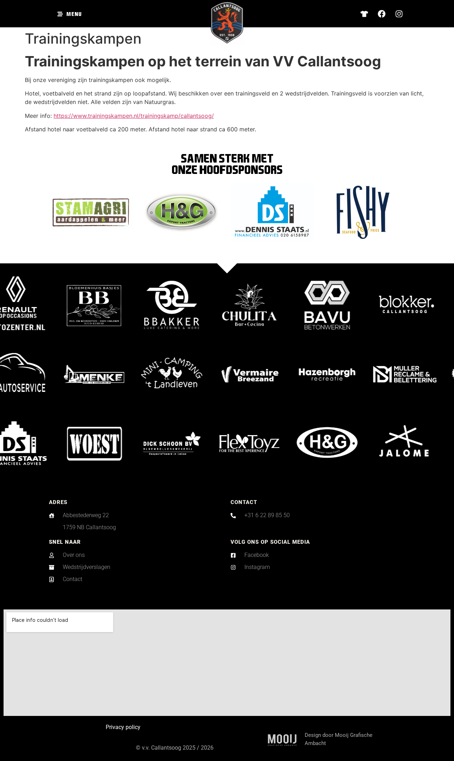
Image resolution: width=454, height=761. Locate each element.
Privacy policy (123, 727)
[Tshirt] (364, 14)
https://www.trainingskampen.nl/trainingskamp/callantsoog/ (134, 115)
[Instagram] (399, 14)
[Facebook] (381, 14)
